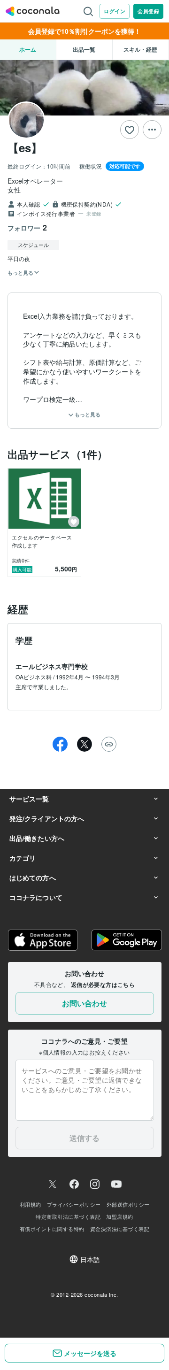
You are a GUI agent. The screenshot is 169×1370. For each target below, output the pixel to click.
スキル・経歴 (140, 49)
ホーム (27, 49)
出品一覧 (84, 49)
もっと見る (86, 414)
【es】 (25, 147)
